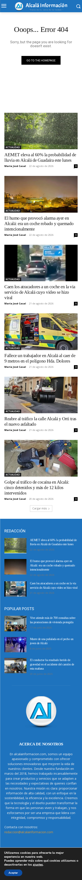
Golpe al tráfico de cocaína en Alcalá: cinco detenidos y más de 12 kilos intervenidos (36, 487)
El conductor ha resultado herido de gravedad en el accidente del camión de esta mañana (52, 664)
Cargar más (39, 508)
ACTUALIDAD (13, 147)
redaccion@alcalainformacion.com (28, 832)
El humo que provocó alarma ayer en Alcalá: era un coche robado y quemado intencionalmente (39, 223)
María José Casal (15, 166)
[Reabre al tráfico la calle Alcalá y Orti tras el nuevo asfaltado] (41, 395)
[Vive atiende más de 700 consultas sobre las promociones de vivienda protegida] (15, 623)
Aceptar (13, 873)
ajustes (38, 865)
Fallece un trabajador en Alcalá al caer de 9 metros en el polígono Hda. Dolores (39, 358)
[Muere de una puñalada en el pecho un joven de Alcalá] (15, 644)
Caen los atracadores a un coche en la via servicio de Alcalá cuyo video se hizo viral (39, 292)
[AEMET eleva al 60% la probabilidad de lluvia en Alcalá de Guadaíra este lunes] (41, 131)
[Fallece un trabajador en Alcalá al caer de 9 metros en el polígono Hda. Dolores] (41, 331)
